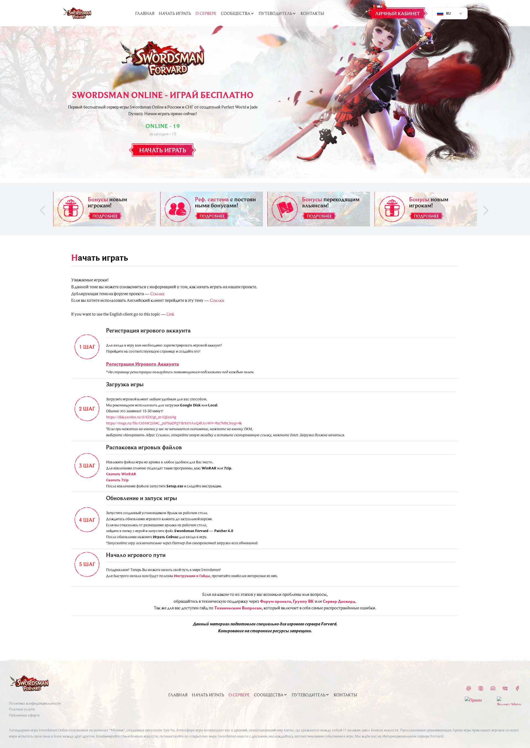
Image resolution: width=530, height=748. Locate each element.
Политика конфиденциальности (34, 703)
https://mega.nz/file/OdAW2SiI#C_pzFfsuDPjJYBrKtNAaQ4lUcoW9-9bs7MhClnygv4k (174, 423)
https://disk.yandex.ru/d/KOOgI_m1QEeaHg (141, 416)
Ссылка (157, 293)
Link (170, 314)
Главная (144, 13)
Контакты (312, 13)
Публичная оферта (24, 715)
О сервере (205, 13)
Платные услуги (22, 709)
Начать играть (175, 13)
